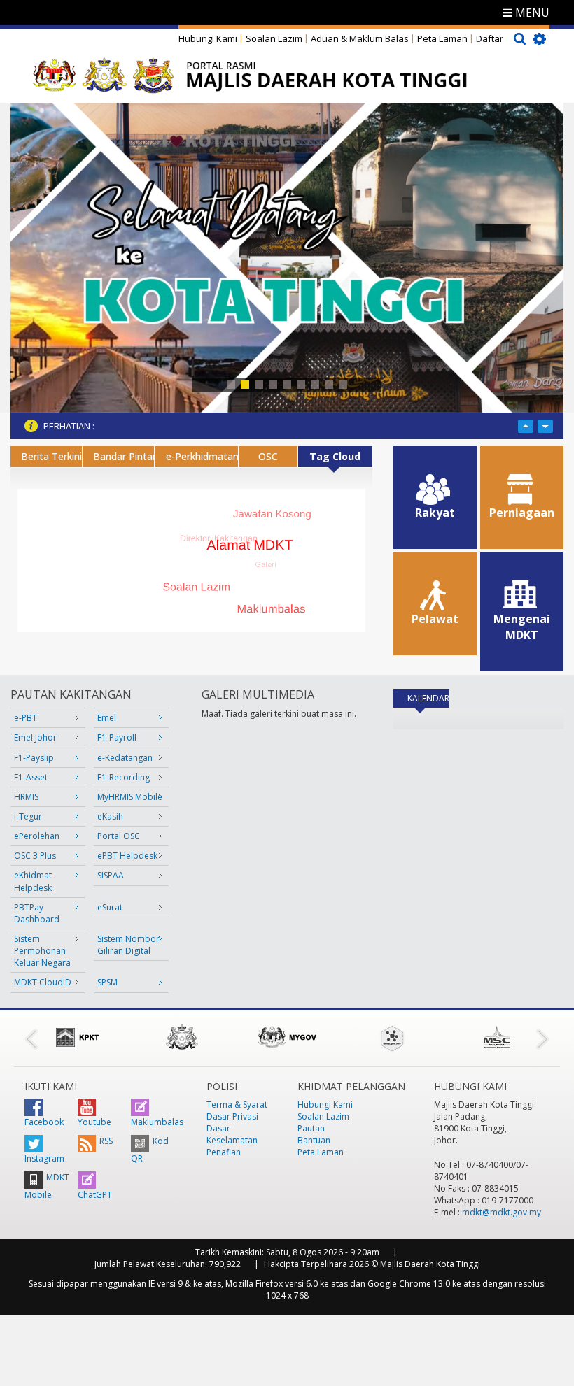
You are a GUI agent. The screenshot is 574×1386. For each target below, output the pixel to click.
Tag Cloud (334, 456)
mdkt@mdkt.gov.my (501, 1212)
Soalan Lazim (274, 38)
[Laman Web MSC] (497, 1037)
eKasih (110, 816)
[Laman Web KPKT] (77, 1037)
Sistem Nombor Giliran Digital (128, 945)
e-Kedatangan (125, 758)
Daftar (489, 38)
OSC (268, 456)
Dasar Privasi (232, 1116)
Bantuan (314, 1140)
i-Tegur (28, 816)
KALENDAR (428, 698)
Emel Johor (35, 737)
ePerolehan (36, 836)
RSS (106, 1141)
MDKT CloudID (42, 982)
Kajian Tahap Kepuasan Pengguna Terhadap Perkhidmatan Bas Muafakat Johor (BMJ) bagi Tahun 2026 (304, 426)
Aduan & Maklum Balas (360, 38)
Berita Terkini (51, 456)
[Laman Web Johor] (182, 1037)
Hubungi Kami (207, 38)
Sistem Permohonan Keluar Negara (42, 951)
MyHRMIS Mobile (129, 797)
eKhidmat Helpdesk (33, 881)
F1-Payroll (116, 737)
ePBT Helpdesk (127, 856)
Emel (106, 718)
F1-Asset (31, 777)
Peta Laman (442, 38)
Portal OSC (118, 836)
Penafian (223, 1152)
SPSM (107, 982)
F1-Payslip (34, 758)
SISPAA (110, 875)
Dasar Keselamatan (232, 1134)
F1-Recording (123, 777)
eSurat (109, 907)
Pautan (311, 1128)
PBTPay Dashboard (36, 913)
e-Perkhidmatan (202, 456)
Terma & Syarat (236, 1104)
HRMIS (26, 797)
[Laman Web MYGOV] (287, 1037)
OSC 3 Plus (35, 856)
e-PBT (25, 718)
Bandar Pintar (123, 456)
